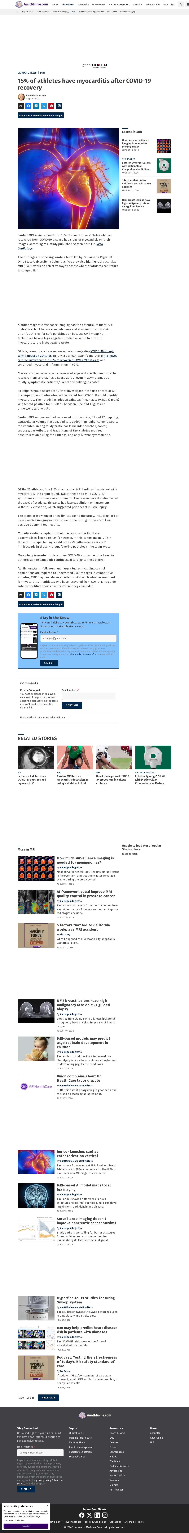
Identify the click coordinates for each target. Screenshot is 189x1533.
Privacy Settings (72, 1521)
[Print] (21, 106)
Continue (72, 705)
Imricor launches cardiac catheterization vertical (77, 1154)
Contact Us (115, 1521)
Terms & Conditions (95, 1521)
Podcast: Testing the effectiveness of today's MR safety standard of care (87, 1361)
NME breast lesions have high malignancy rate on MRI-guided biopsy (136, 203)
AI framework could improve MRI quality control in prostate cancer (86, 894)
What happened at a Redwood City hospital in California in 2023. (86, 940)
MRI (42, 72)
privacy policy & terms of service (85, 654)
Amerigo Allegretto (71, 867)
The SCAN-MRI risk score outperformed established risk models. (81, 1343)
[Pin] (51, 106)
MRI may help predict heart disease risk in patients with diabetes (87, 1330)
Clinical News (27, 72)
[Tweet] (44, 106)
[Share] (28, 106)
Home (140, 1521)
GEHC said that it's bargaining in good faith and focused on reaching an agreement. (87, 1092)
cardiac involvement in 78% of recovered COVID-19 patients (58, 360)
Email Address (49, 632)
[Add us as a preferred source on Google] (59, 106)
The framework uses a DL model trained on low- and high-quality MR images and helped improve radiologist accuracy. (87, 909)
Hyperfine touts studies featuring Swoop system (86, 1300)
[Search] (181, 4)
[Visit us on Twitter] (89, 1515)
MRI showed (109, 355)
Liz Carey (65, 934)
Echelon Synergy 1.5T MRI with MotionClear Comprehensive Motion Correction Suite (136, 166)
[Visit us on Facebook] (81, 1515)
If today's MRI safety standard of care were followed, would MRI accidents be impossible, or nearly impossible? (88, 1379)
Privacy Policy (52, 1521)
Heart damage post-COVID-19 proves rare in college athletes (113, 780)
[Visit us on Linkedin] (97, 1515)
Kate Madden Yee (36, 95)
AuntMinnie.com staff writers (76, 1085)
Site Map (129, 1521)
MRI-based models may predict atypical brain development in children (83, 1042)
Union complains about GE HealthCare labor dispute (79, 1078)
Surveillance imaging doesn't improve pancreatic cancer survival (86, 1221)
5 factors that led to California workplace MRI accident (136, 183)
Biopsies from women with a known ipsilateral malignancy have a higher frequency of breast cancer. (86, 1022)
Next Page (48, 1397)
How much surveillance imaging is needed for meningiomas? (135, 143)
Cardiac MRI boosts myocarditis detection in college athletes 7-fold (72, 780)
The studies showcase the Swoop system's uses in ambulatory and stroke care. (87, 1313)
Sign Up (49, 662)
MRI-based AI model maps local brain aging (84, 1187)
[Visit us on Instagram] (104, 1515)
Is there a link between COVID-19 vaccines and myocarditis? (32, 780)
